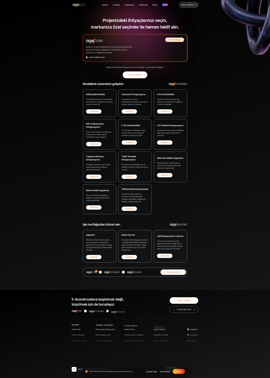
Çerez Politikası (159, 348)
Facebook (194, 334)
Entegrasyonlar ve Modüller (134, 339)
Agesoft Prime (129, 329)
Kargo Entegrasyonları (104, 343)
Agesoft (105, 5)
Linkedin (193, 343)
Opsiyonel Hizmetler (131, 343)
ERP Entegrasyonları (103, 334)
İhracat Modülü (101, 352)
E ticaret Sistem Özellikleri (133, 334)
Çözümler (116, 5)
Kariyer (74, 343)
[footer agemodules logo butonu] (96, 311)
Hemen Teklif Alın (78, 334)
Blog (73, 352)
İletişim (155, 5)
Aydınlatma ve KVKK (161, 334)
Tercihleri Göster (151, 371)
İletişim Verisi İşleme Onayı (163, 343)
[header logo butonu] (79, 5)
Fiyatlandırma (129, 5)
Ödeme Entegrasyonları (104, 339)
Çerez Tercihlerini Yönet (168, 354)
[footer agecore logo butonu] (77, 311)
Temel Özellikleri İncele (97, 57)
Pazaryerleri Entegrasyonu (105, 329)
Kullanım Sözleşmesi (161, 339)
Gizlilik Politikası (159, 329)
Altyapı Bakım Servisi (132, 357)
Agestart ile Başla (130, 352)
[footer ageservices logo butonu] (118, 311)
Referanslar (143, 5)
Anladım (179, 371)
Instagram (193, 329)
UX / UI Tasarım (130, 348)
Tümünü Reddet (165, 371)
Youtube (193, 339)
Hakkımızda (76, 329)
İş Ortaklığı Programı (79, 339)
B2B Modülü (100, 348)
